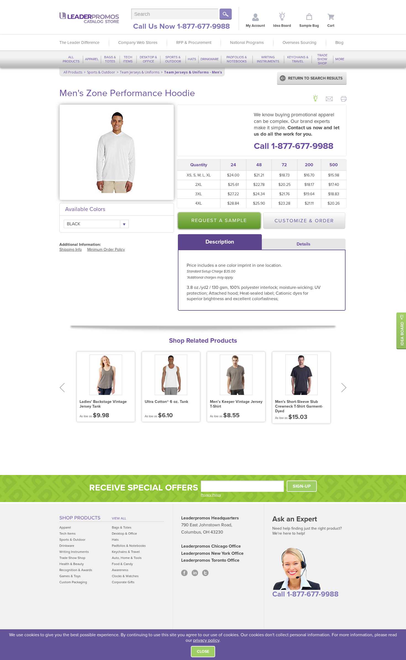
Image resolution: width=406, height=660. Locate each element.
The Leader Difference (79, 42)
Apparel (92, 59)
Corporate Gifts (123, 582)
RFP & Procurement (193, 42)
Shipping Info (70, 249)
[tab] (220, 242)
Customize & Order (304, 221)
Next (344, 387)
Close (203, 651)
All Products (71, 59)
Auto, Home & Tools (127, 558)
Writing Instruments (268, 59)
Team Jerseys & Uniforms (139, 72)
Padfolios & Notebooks (236, 59)
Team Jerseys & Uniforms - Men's (193, 72)
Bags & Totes (110, 59)
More (339, 59)
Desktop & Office (148, 59)
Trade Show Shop (322, 59)
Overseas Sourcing (300, 42)
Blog (339, 42)
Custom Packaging (73, 582)
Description (219, 242)
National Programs (247, 42)
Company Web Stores (137, 42)
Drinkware (210, 59)
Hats (192, 59)
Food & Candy (122, 564)
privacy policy (206, 640)
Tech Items (128, 59)
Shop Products (80, 518)
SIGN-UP (302, 486)
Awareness (120, 570)
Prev (62, 387)
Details (303, 244)
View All (119, 518)
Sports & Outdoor (173, 59)
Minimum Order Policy (106, 249)
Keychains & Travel (298, 59)
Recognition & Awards (75, 570)
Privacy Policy (211, 495)
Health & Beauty (71, 564)
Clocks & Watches (125, 576)
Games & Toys (70, 576)
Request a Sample (219, 220)
